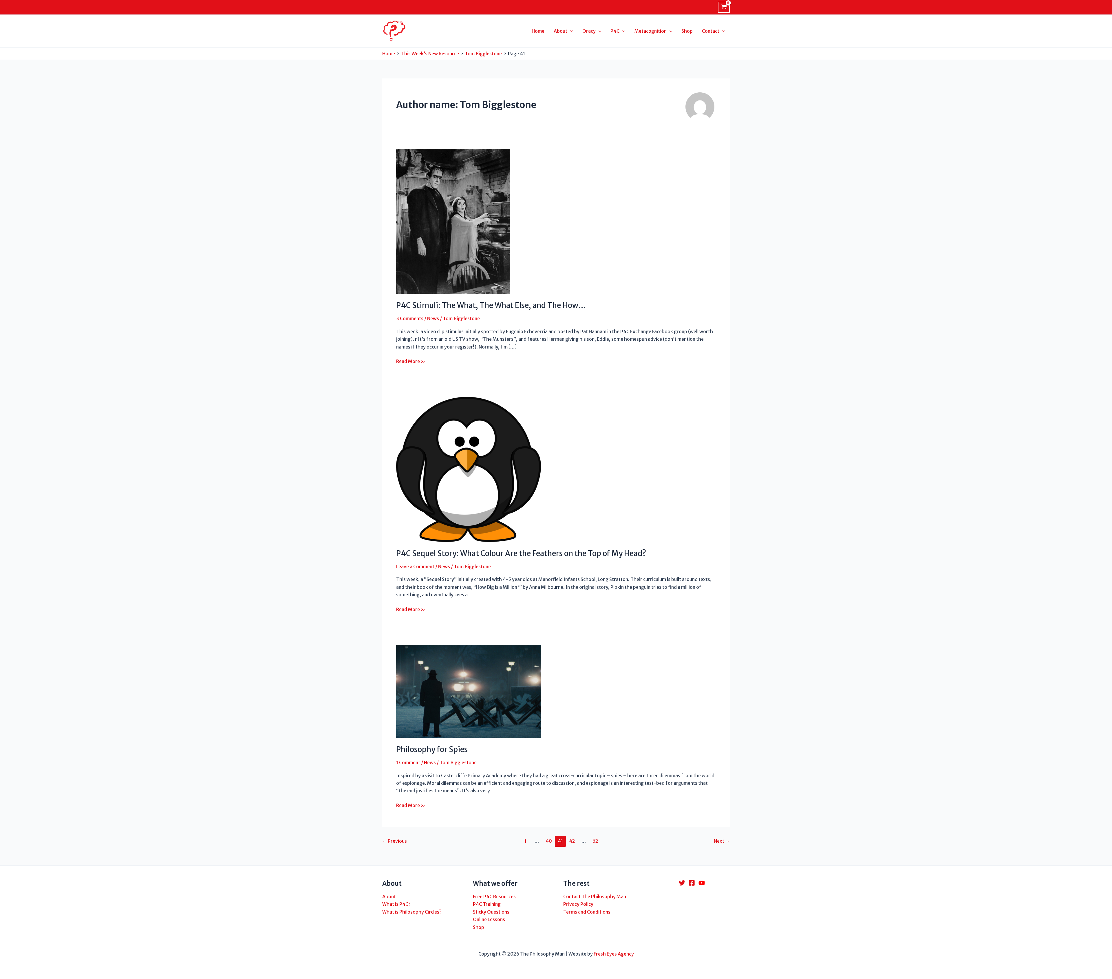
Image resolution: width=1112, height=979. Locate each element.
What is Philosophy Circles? (411, 912)
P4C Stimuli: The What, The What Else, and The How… (491, 305)
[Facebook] (692, 883)
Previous (394, 841)
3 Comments (409, 318)
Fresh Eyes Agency (614, 954)
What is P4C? (396, 904)
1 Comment (408, 762)
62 (595, 841)
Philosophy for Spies (432, 749)
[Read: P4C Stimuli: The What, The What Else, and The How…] (453, 221)
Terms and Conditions (586, 912)
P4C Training (487, 904)
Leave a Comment (415, 566)
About (389, 896)
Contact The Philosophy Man (594, 896)
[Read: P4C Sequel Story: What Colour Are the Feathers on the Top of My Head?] (468, 469)
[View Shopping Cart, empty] (724, 7)
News (433, 318)
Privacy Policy (578, 904)
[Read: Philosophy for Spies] (468, 691)
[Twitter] (682, 883)
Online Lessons (489, 919)
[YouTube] (701, 883)
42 (572, 841)
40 (549, 841)
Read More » (410, 361)
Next (722, 841)
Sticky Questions (491, 912)
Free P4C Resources (494, 896)
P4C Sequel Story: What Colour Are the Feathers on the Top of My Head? (521, 553)
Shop (478, 927)
